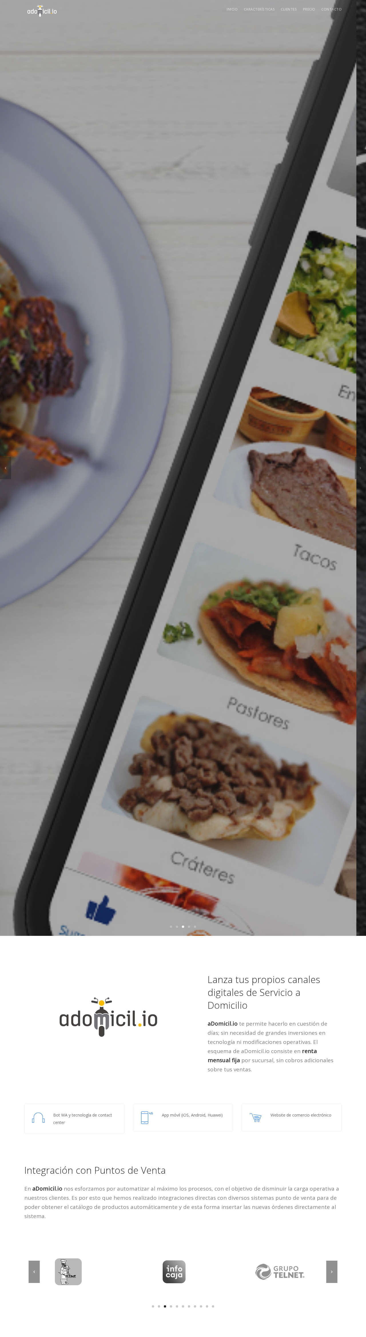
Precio (309, 9)
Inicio (232, 9)
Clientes (289, 9)
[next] (360, 468)
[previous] (5, 468)
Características (259, 9)
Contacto (331, 9)
